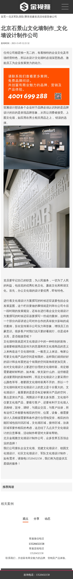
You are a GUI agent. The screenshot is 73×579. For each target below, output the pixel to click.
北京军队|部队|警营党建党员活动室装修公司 (33, 16)
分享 (36, 518)
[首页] (34, 6)
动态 (47, 518)
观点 (25, 518)
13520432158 (43, 575)
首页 (3, 16)
